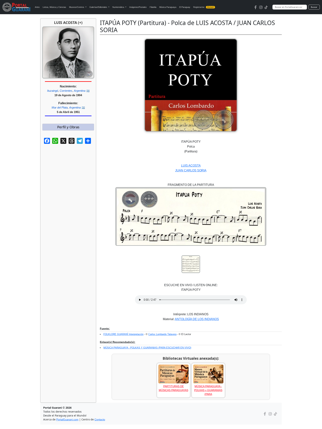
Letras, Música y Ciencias (54, 7)
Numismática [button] (118, 7)
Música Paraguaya (167, 7)
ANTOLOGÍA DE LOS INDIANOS (197, 319)
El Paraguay (184, 7)
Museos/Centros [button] (77, 7)
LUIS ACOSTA (191, 165)
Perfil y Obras (68, 127)
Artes (37, 7)
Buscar (314, 7)
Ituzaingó (52, 90)
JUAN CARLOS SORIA (190, 170)
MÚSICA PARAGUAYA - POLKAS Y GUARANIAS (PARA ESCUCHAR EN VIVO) (147, 347)
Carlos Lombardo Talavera (162, 334)
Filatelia (153, 7)
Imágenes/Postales (138, 7)
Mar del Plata (60, 107)
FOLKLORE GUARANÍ (116, 334)
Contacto (99, 419)
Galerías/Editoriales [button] (98, 7)
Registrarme (203, 7)
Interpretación (136, 334)
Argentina (79, 90)
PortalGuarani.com (67, 419)
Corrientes (66, 90)
